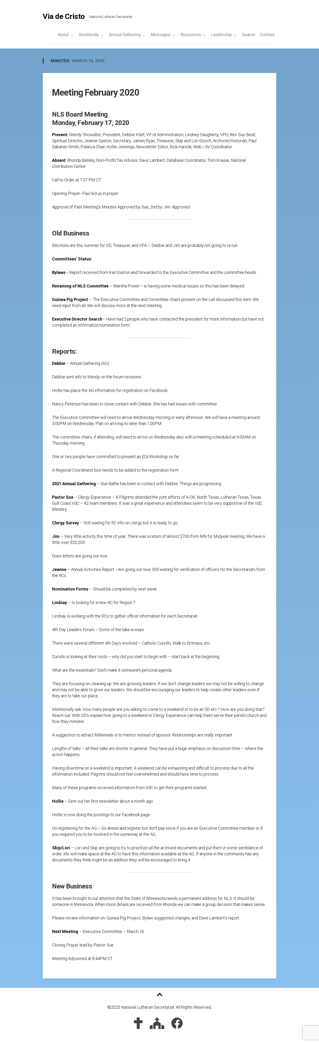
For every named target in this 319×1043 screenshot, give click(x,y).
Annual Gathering (125, 34)
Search (248, 34)
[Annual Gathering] (157, 1023)
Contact (267, 34)
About (63, 34)
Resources (191, 34)
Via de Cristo (64, 16)
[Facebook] (177, 1023)
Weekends (89, 34)
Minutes (60, 60)
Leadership (221, 34)
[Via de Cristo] (138, 1023)
